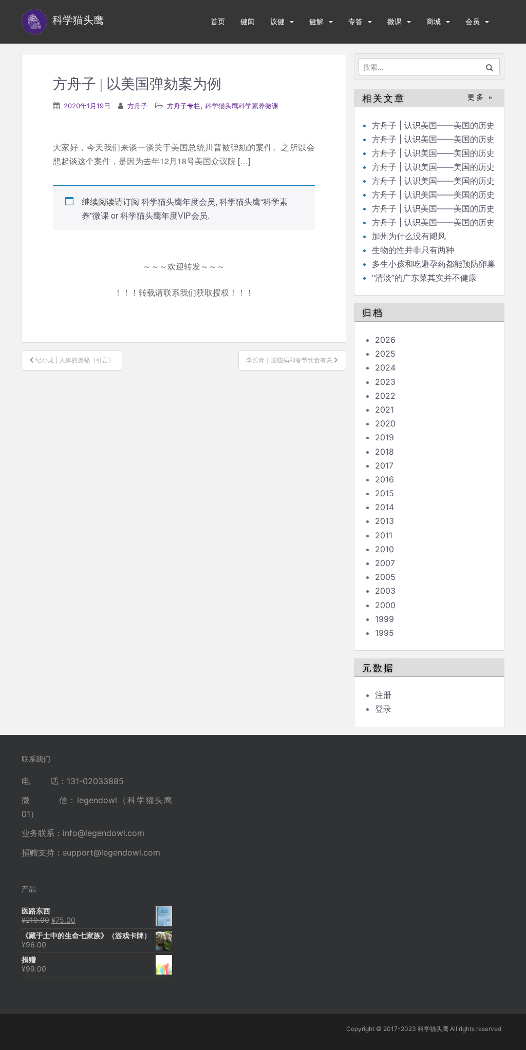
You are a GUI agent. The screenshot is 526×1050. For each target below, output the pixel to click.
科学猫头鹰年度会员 (178, 201)
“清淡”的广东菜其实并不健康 (424, 278)
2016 (384, 479)
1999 (384, 619)
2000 (385, 605)
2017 (384, 465)
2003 (385, 591)
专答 (355, 21)
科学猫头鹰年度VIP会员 (164, 215)
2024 (385, 367)
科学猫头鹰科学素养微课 (241, 106)
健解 (316, 21)
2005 (385, 577)
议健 (277, 21)
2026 (385, 340)
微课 (394, 21)
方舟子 (137, 106)
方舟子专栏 (183, 106)
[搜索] (490, 66)
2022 (385, 396)
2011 (383, 535)
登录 (383, 709)
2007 (385, 563)
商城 (433, 21)
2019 (384, 437)
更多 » (480, 97)
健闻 (247, 21)
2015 (384, 493)
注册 (383, 695)
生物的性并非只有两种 (413, 250)
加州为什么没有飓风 (409, 236)
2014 (384, 507)
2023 (385, 382)
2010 (384, 549)
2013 (384, 521)
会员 (472, 21)
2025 (385, 353)
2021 (384, 409)
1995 (384, 633)
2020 (385, 423)
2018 (384, 451)
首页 (218, 21)
